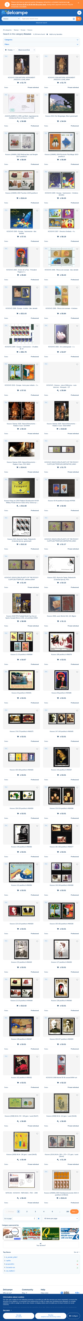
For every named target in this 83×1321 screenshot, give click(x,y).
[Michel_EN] (70, 1233)
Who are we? (7, 1293)
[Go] (38, 1218)
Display (10, 50)
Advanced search (41, 22)
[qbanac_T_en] (51, 1233)
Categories (8, 40)
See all (76, 1252)
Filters (7, 44)
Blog (23, 1293)
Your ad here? (41, 1245)
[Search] (78, 19)
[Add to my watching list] (37, 56)
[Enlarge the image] (21, 64)
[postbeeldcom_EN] (12, 1233)
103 (67, 1211)
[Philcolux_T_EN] (31, 1233)
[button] (74, 19)
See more (6, 1310)
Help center (44, 1293)
